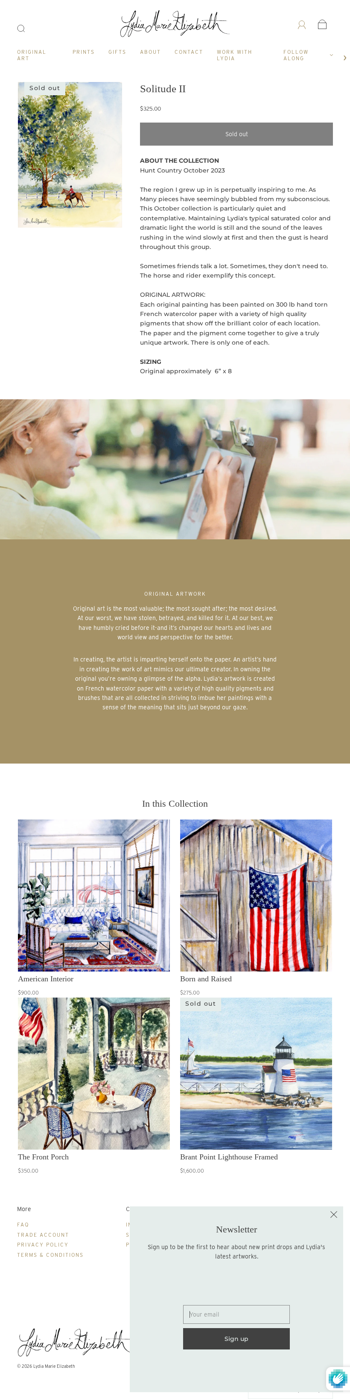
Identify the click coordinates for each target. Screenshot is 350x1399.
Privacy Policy (43, 1244)
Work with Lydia (234, 55)
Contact (189, 52)
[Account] (302, 24)
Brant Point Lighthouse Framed (229, 1157)
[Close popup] (333, 1215)
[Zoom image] (70, 156)
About (150, 52)
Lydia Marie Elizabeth (54, 1366)
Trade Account (43, 1235)
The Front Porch (43, 1157)
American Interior (45, 979)
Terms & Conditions (50, 1255)
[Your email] (236, 1314)
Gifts (117, 52)
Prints (84, 52)
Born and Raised (206, 979)
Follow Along (296, 55)
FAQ (23, 1224)
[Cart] (322, 24)
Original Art (32, 55)
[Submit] (26, 28)
